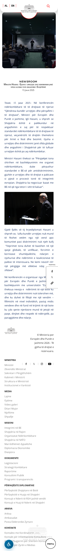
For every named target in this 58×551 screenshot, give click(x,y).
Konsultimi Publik (14, 475)
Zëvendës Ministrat (15, 369)
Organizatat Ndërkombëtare (20, 435)
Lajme (7, 396)
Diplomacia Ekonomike (17, 448)
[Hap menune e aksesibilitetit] (8, 544)
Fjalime (8, 400)
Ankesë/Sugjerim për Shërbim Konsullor (26, 541)
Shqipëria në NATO (14, 439)
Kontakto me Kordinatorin (19, 532)
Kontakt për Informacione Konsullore (25, 536)
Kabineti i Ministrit (14, 377)
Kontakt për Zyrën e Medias (19, 545)
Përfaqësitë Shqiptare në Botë (21, 490)
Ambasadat (10, 517)
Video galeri (11, 404)
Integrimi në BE (12, 427)
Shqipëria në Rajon (15, 431)
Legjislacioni (11, 463)
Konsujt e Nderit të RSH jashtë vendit (25, 498)
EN (12, 6)
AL (6, 6)
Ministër (9, 365)
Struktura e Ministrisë (16, 381)
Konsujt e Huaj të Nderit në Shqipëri (24, 502)
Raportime (10, 471)
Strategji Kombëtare (15, 467)
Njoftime (9, 412)
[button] (52, 282)
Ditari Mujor (11, 408)
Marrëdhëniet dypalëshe (18, 444)
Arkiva (7, 513)
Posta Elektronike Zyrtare (18, 521)
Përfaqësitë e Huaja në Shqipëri (22, 494)
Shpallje (8, 416)
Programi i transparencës (18, 479)
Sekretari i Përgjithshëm (17, 373)
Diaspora (9, 452)
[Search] (48, 6)
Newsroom (28, 81)
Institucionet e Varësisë (17, 385)
